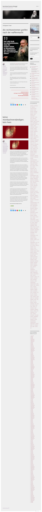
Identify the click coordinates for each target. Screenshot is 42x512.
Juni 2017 (32, 420)
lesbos (34, 226)
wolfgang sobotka (32, 323)
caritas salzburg (36, 144)
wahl (36, 312)
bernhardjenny (4, 65)
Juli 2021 (32, 378)
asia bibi (36, 124)
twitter (35, 303)
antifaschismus (34, 118)
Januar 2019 (32, 404)
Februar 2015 (32, 444)
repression (34, 275)
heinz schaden (32, 191)
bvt (33, 142)
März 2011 (32, 484)
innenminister (32, 199)
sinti (30, 293)
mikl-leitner (31, 239)
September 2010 (33, 489)
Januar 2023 (32, 365)
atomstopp (31, 128)
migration (35, 238)
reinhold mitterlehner (35, 273)
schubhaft (31, 285)
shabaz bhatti (34, 292)
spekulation (34, 296)
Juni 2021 (32, 379)
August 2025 (32, 341)
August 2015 (32, 439)
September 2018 (33, 407)
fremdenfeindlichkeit (36, 172)
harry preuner (31, 188)
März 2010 (32, 494)
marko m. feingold (36, 228)
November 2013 (32, 457)
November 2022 (32, 367)
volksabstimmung (5, 151)
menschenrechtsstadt (32, 235)
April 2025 (32, 344)
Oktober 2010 (32, 488)
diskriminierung (32, 155)
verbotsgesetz (36, 309)
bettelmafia (31, 132)
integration (31, 201)
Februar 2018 (32, 413)
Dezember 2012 (32, 466)
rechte (31, 266)
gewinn (34, 181)
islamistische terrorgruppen (33, 202)
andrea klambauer (32, 115)
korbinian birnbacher (32, 219)
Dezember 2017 (32, 415)
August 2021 (32, 377)
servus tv (31, 292)
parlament (31, 252)
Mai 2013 (32, 462)
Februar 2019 (32, 403)
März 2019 (32, 402)
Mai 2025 (32, 343)
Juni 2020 (32, 389)
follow (31, 58)
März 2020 (32, 392)
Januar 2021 (32, 383)
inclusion (31, 198)
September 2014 (33, 448)
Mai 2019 (32, 400)
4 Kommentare (4, 153)
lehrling (36, 225)
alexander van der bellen (33, 108)
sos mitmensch (35, 295)
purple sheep (35, 262)
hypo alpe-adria (32, 195)
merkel (37, 235)
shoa (37, 292)
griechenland (34, 182)
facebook (36, 164)
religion (31, 275)
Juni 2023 (32, 361)
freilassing (31, 172)
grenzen (31, 182)
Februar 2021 (32, 382)
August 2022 (32, 369)
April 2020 (32, 391)
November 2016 (32, 426)
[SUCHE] (38, 37)
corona (31, 148)
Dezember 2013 (32, 456)
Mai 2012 (32, 472)
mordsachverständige (5, 148)
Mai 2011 (32, 482)
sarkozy (37, 283)
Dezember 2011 (32, 476)
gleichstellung (37, 181)
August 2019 (32, 398)
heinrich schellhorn (32, 189)
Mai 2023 (32, 362)
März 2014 (32, 453)
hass (34, 188)
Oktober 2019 (32, 396)
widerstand (31, 316)
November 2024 (32, 348)
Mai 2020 (32, 390)
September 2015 (33, 438)
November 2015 (32, 436)
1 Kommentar (4, 75)
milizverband (4, 147)
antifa (31, 118)
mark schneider (32, 229)
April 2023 (32, 363)
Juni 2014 (32, 451)
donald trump (36, 155)
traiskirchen (35, 302)
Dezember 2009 (32, 497)
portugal (35, 259)
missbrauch (35, 239)
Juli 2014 (32, 450)
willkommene (32, 319)
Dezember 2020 (32, 384)
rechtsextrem (34, 266)
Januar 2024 (32, 356)
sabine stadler (34, 279)
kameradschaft (32, 208)
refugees (31, 272)
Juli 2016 (32, 429)
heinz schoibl (36, 191)
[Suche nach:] (34, 37)
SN (32, 293)
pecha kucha (35, 252)
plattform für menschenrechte (33, 256)
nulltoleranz (31, 248)
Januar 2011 (32, 486)
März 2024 (32, 354)
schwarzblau (34, 286)
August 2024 (32, 351)
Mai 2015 (32, 441)
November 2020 (32, 385)
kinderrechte (31, 215)
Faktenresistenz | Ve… (33, 98)
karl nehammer (35, 209)
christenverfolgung (35, 145)
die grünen (35, 152)
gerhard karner (32, 179)
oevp (35, 249)
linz (36, 226)
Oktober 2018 (32, 406)
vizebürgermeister (32, 312)
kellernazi (36, 212)
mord (6, 147)
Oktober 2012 (32, 468)
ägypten (33, 326)
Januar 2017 (32, 424)
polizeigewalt (32, 259)
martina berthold (37, 229)
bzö (35, 142)
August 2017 (32, 418)
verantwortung (32, 309)
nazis (38, 242)
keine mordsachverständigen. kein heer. (13, 120)
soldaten (6, 150)
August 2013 (32, 459)
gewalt (31, 181)
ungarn (31, 306)
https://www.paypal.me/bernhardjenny (23, 95)
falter (31, 165)
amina (34, 114)
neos (31, 245)
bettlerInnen (31, 135)
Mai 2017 (32, 421)
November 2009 (32, 498)
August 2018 (32, 408)
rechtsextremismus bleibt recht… (35, 99)
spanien (31, 296)
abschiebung (31, 105)
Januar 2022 (32, 373)
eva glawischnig (32, 164)
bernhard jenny (35, 131)
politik (6, 67)
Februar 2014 (32, 454)
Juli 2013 (32, 460)
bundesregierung (32, 141)
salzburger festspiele (32, 282)
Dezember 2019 (32, 394)
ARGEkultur (31, 121)
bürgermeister (32, 144)
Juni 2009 (32, 502)
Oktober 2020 (32, 386)
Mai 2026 (32, 338)
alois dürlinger (35, 111)
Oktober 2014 (32, 447)
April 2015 (32, 442)
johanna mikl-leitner (35, 205)
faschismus (33, 165)
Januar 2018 (32, 414)
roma (38, 276)
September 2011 (33, 479)
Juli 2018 (32, 409)
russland (31, 279)
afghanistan (33, 107)
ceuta (31, 145)
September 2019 (33, 397)
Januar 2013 (32, 465)
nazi (36, 242)
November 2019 (32, 395)
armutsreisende (32, 124)
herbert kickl (31, 192)
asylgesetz (31, 125)
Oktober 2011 (32, 478)
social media (35, 293)
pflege (35, 255)
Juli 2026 (32, 336)
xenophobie (36, 323)
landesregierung (32, 225)
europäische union (35, 162)
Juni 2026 (32, 337)
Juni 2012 (32, 471)
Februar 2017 (32, 423)
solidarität (31, 295)
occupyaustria (32, 249)
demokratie (31, 151)
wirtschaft (35, 319)
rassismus (31, 265)
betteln (35, 132)
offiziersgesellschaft (5, 149)
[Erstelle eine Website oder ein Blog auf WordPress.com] (8, 508)
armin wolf (37, 121)
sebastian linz (32, 289)
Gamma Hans (32, 66)
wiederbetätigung (36, 316)
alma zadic (31, 111)
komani (31, 218)
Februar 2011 (32, 485)
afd (30, 107)
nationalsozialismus (5, 72)
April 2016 (32, 432)
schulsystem (37, 285)
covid (37, 148)
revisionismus (32, 276)
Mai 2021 (32, 380)
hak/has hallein (35, 185)
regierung (4, 150)
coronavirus (34, 148)
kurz (30, 222)
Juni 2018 (32, 410)
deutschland (31, 152)
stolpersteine (31, 299)
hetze (34, 192)
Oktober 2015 (32, 437)
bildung (36, 135)
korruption (37, 219)
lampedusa (36, 222)
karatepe (31, 209)
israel (38, 202)
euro (37, 161)
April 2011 (32, 483)
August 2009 (32, 500)
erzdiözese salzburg (32, 161)
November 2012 (32, 467)
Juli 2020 (32, 388)
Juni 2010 (32, 492)
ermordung (31, 158)
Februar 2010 (32, 495)
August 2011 (32, 480)
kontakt (37, 6)
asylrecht (35, 125)
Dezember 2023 (32, 357)
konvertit (34, 218)
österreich (36, 326)
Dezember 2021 (32, 374)
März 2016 (32, 433)
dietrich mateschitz (32, 154)
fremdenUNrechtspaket (33, 175)
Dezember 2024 (32, 347)
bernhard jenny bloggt (10, 6)
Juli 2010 (32, 491)
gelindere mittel (36, 178)
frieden (37, 175)
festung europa (32, 168)
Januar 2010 (32, 496)
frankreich (31, 171)
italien (31, 205)
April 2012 (32, 473)
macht (38, 226)
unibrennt (34, 306)
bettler (35, 134)
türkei (37, 303)
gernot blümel (36, 179)
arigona (35, 121)
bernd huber (31, 131)
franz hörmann (35, 171)
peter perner (31, 255)
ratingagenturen (35, 265)
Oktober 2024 (32, 349)
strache (35, 299)
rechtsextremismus (5, 73)
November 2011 (32, 477)
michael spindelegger (32, 236)
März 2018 (32, 412)
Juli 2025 (32, 342)
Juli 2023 (32, 360)
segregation (35, 289)
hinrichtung (37, 192)
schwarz (31, 286)
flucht (35, 168)
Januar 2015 (32, 445)
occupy (35, 248)
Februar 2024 (32, 355)
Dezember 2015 (32, 435)
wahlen (31, 313)
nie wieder (33, 245)
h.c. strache (31, 185)
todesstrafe (31, 302)
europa (31, 162)
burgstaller (36, 141)
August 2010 (32, 490)
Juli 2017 (32, 419)
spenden (38, 296)
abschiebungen (36, 105)
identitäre (4, 71)
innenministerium (36, 199)
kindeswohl (35, 215)
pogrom (31, 258)
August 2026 (32, 335)
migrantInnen (31, 238)
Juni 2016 (32, 430)
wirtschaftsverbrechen (32, 320)
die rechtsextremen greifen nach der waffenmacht (15, 31)
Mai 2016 (32, 431)
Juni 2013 (32, 461)
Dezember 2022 (32, 366)
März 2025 (32, 345)
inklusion (34, 198)
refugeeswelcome (35, 272)
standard (16, 63)
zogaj (31, 326)
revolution (35, 276)
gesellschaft (4, 67)
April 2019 (32, 401)
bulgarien (31, 138)
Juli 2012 (32, 470)
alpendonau (31, 114)
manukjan (31, 228)
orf (36, 249)
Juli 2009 (32, 501)
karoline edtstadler (32, 211)
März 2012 (32, 474)
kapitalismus (36, 208)
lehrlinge (31, 226)
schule (34, 285)
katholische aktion (32, 212)
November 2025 (32, 339)
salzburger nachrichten (33, 283)
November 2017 (32, 416)
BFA (34, 135)
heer (3, 70)
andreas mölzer (32, 117)
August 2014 (32, 449)
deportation (35, 151)
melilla (36, 232)
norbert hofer (37, 245)
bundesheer (5, 69)
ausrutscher (35, 128)
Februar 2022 (32, 372)
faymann (37, 165)
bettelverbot (31, 134)
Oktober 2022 (32, 368)
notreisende (31, 246)
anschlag (36, 117)
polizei (36, 258)
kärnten (33, 222)
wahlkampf (34, 313)
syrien (37, 299)
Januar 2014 (32, 455)
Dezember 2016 (32, 425)
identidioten (5, 70)
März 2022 (32, 371)
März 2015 (32, 443)
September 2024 (33, 350)
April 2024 (32, 353)
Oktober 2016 (32, 427)
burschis (31, 142)
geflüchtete (31, 178)
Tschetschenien (32, 303)
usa (36, 306)
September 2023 (33, 359)
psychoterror (31, 262)
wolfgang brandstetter (33, 322)
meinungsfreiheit (32, 232)
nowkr (34, 246)
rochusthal (32, 80)
